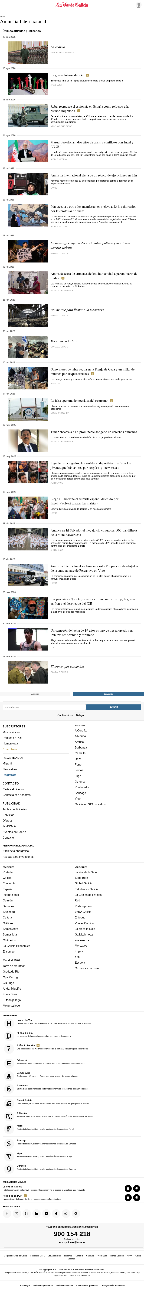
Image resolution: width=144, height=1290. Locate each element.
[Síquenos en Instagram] (26, 1213)
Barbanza (81, 747)
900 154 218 (72, 1234)
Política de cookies (64, 1286)
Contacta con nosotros (17, 794)
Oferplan (8, 820)
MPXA (129, 1256)
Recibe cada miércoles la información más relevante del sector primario (47, 1074)
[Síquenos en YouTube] (46, 1213)
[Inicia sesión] (138, 5)
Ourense (80, 781)
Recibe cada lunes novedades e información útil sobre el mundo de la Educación (51, 1062)
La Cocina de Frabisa (88, 894)
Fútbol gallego (12, 999)
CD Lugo (8, 982)
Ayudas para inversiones (18, 856)
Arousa (79, 741)
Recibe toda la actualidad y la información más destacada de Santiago (46, 1142)
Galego (80, 715)
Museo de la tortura (64, 341)
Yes (77, 956)
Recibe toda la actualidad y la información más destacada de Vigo (44, 1154)
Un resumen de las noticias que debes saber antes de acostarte (44, 1034)
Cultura (7, 917)
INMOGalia (10, 826)
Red (77, 900)
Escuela (80, 962)
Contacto (8, 837)
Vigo (78, 798)
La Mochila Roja (85, 928)
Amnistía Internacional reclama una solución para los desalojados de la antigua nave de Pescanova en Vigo (94, 568)
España (7, 889)
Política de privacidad (43, 1286)
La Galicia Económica (16, 945)
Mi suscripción (12, 732)
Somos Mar (10, 934)
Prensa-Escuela (117, 1256)
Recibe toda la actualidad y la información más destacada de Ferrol (45, 1127)
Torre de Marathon (14, 965)
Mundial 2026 (11, 960)
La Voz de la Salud (86, 872)
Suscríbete (10, 749)
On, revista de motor (87, 968)
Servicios (8, 814)
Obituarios (9, 940)
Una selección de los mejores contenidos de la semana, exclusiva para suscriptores (52, 1047)
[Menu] (4, 4)
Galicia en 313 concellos (90, 804)
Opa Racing (10, 977)
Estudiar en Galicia (87, 889)
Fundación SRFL (37, 1256)
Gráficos (8, 923)
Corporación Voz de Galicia (15, 1256)
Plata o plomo (83, 906)
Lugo (78, 775)
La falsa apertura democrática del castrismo (79, 400)
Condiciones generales (87, 1286)
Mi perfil (7, 763)
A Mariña (80, 736)
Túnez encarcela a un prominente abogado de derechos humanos (94, 431)
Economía (9, 883)
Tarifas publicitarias (15, 809)
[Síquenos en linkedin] (36, 1213)
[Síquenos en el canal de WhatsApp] (66, 1213)
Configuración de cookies (113, 1286)
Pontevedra (82, 787)
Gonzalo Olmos (59, 253)
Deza (78, 758)
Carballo (80, 753)
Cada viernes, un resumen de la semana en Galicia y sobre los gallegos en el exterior (53, 1102)
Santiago (80, 792)
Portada (8, 872)
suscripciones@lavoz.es (72, 1242)
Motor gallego (11, 1005)
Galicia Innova (84, 934)
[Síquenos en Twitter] (17, 1213)
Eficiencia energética (16, 850)
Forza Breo (10, 994)
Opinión (8, 900)
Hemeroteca (10, 743)
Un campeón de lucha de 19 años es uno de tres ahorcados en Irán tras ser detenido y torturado (92, 632)
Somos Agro (10, 928)
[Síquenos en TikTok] (56, 1213)
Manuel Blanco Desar (62, 53)
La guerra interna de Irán (67, 75)
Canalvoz (90, 1256)
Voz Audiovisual (54, 1256)
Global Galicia (84, 883)
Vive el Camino (84, 923)
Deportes (8, 906)
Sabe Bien (81, 877)
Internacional (11, 894)
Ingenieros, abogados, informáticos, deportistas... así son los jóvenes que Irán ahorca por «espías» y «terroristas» (91, 465)
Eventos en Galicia (14, 831)
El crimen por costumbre (67, 666)
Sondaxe (79, 1256)
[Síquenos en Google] (76, 1213)
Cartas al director (13, 789)
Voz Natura (102, 1256)
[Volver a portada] (72, 4)
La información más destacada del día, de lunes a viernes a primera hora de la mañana (54, 1022)
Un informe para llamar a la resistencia (77, 309)
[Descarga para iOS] (128, 1188)
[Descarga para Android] (136, 1188)
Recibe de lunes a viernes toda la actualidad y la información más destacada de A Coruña (55, 1114)
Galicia (7, 877)
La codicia (58, 47)
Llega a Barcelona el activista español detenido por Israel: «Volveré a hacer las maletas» (84, 501)
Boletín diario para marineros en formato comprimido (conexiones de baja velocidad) (52, 1087)
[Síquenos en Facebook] (7, 1213)
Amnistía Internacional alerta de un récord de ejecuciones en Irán (94, 175)
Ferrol (78, 764)
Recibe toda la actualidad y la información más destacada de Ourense (46, 1167)
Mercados (81, 945)
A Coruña (81, 730)
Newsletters (10, 769)
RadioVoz (68, 1256)
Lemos (79, 770)
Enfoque (80, 917)
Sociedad (9, 911)
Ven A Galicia (83, 911)
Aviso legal (24, 1286)
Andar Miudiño (12, 988)
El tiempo (9, 951)
